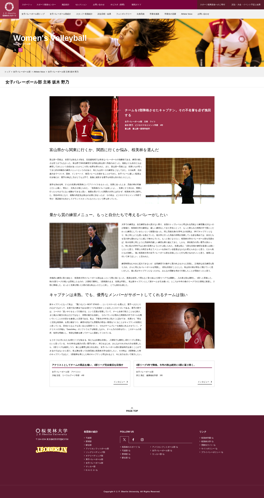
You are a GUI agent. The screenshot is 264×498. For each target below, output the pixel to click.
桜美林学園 (206, 438)
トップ (7, 72)
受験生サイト (207, 445)
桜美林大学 (206, 441)
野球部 (89, 441)
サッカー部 (90, 466)
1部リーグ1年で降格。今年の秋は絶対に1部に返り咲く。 (166, 365)
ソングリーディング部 (95, 452)
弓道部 (89, 438)
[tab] (124, 439)
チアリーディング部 (94, 456)
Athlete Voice (39, 72)
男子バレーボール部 (94, 459)
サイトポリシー (208, 448)
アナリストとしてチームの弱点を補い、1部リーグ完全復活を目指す (87, 365)
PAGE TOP (132, 411)
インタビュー (119, 382)
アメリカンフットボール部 (97, 448)
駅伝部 (89, 445)
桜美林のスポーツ (129, 447)
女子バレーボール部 (22, 72)
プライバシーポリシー (211, 452)
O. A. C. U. (90, 470)
